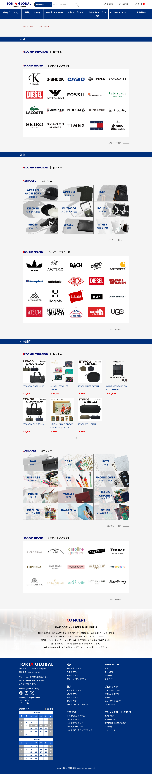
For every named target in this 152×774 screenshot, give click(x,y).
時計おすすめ (72, 672)
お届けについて (113, 697)
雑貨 (69, 686)
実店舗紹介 (141, 12)
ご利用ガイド (111, 686)
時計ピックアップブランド (77, 679)
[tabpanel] (76, 398)
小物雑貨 (71, 711)
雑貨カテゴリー (73, 701)
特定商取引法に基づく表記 (115, 723)
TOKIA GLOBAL (113, 664)
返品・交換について (113, 701)
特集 (106, 668)
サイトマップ (110, 730)
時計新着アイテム (74, 668)
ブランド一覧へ (115, 143)
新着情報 (108, 675)
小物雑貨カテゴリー (75, 726)
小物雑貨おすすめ (74, 719)
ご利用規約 (109, 716)
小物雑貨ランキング (75, 723)
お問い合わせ (110, 704)
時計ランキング (73, 675)
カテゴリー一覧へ (114, 240)
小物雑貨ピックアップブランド (79, 730)
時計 (69, 664)
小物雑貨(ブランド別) (54, 12)
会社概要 (108, 726)
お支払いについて (112, 694)
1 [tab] (76, 438)
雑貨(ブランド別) (32, 12)
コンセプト (109, 672)
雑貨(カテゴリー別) (76, 12)
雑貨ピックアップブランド (77, 704)
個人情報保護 (110, 719)
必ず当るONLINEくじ (119, 12)
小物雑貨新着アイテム (76, 716)
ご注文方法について (113, 690)
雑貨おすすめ (72, 694)
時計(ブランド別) (10, 12)
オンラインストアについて (118, 711)
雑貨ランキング (73, 697)
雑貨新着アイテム (74, 690)
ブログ (107, 679)
